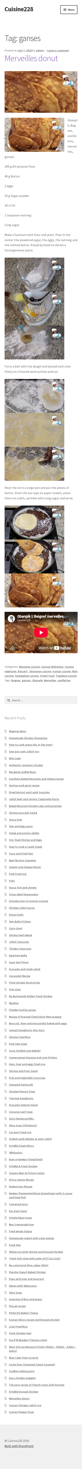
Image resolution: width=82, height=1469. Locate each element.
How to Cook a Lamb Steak (25, 847)
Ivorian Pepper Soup (21, 1412)
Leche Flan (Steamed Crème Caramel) (32, 1364)
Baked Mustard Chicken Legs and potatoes (35, 806)
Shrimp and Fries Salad (23, 1071)
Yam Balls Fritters (20, 921)
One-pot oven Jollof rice (24, 751)
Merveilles (50, 680)
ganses (26, 680)
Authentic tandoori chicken (26, 765)
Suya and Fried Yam (21, 853)
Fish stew (15, 989)
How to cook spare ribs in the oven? (31, 744)
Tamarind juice (18, 1204)
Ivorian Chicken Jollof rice (25, 1405)
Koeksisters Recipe (20, 1186)
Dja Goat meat (18, 1211)
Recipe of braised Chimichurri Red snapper (35, 1017)
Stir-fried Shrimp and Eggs (25, 840)
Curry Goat (15, 928)
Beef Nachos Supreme (22, 860)
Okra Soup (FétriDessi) (23, 1125)
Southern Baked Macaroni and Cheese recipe (36, 779)
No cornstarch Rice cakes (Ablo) (28, 1265)
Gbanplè (37, 680)
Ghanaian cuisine (40, 671)
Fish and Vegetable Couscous (27, 1078)
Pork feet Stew (18, 1044)
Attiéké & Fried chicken (23, 1166)
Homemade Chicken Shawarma (28, 738)
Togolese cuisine (66, 676)
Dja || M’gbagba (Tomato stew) (28, 1340)
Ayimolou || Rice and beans (25, 1299)
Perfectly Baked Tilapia (23, 1313)
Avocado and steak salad (24, 969)
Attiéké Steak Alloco (21, 1146)
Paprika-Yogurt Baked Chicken (27, 1272)
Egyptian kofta (18, 955)
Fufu (12, 880)
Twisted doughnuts (21, 1098)
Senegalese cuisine (27, 676)
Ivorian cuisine (62, 671)
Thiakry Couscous (20, 948)
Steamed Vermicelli (21, 1084)
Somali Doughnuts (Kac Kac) (27, 1030)
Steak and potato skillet (24, 833)
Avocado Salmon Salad (23, 1105)
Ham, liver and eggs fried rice (27, 1064)
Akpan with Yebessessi (23, 1286)
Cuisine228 (19, 9)
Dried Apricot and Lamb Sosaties (29, 792)
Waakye (14, 1003)
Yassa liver (15, 819)
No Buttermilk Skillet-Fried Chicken (30, 996)
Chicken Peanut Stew (22, 1091)
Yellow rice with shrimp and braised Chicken (36, 1252)
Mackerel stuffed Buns (22, 772)
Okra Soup (15, 1292)
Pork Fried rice (17, 874)
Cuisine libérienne (52, 666)
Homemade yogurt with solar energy (31, 1238)
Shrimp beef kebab (20, 935)
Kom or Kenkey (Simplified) (26, 1159)
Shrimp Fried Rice (19, 1037)
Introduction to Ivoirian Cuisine (28, 901)
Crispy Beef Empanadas (23, 894)
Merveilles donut (31, 58)
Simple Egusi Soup (20, 1217)
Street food (47, 676)
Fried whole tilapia (20, 1231)
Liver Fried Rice (18, 1326)
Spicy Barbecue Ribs (21, 1118)
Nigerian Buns (17, 731)
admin (40, 50)
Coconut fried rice (20, 1132)
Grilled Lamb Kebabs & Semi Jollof (30, 1139)
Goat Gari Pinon (19, 962)
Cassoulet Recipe (19, 976)
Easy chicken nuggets (22, 1378)
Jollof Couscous (19, 942)
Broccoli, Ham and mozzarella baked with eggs (38, 1023)
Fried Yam (15, 1245)
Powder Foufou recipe (22, 1010)
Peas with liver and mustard (26, 1279)
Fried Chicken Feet (20, 1333)
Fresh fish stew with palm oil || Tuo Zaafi (34, 1258)
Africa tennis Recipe (21, 1179)
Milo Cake (15, 758)
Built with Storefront (19, 1446)
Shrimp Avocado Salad (23, 813)
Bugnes (15, 680)
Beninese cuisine (29, 666)
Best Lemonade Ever (21, 1224)
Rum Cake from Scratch (23, 1357)
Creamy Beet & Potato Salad (27, 1173)
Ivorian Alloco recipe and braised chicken (34, 1320)
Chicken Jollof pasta (22, 908)
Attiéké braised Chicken (23, 1391)
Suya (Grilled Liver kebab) (25, 1050)
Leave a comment (58, 50)
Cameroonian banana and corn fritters (33, 1057)
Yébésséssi (15, 1152)
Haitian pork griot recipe (24, 785)
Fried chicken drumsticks (24, 982)
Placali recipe (17, 1306)
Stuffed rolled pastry (22, 1371)
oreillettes (64, 680)
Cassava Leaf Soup (21, 1112)
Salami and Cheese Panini (25, 867)
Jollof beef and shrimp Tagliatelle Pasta (34, 799)
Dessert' (23, 671)
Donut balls (16, 914)
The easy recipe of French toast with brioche (36, 1385)
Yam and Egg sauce (21, 826)
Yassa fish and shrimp (22, 887)
